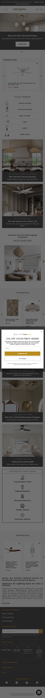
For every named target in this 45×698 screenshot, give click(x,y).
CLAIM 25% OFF (22, 353)
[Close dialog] (42, 331)
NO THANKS (22, 358)
